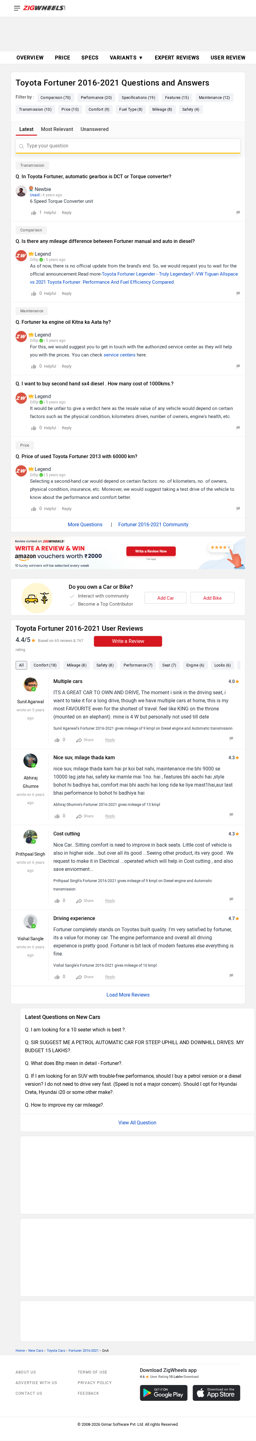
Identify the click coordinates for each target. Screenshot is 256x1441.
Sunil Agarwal (30, 701)
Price (24, 445)
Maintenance (31, 311)
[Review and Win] (128, 553)
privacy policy (95, 1300)
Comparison (31, 230)
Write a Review (128, 641)
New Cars (35, 1268)
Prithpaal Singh (30, 854)
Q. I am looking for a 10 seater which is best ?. (75, 1030)
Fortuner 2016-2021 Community (153, 525)
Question (146, 1123)
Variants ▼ (127, 58)
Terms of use (92, 1290)
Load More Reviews (128, 995)
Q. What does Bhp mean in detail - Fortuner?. (74, 1063)
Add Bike (212, 598)
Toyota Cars (56, 1268)
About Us (26, 1290)
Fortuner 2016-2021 (84, 1268)
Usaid (35, 195)
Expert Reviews (177, 58)
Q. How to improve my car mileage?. (64, 1105)
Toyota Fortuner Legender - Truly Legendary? (148, 274)
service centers (119, 355)
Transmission (32, 165)
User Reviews (230, 58)
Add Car (165, 598)
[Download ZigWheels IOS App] (216, 1310)
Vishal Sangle (30, 938)
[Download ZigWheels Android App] (164, 1310)
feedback (89, 1311)
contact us (29, 1311)
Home (20, 1268)
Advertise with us (36, 1300)
